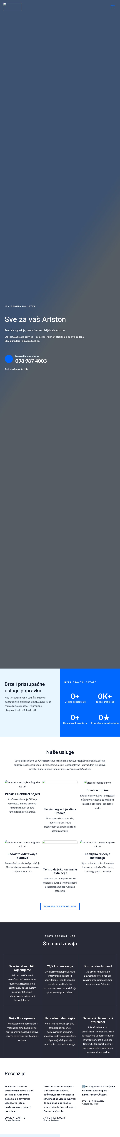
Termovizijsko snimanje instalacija (60, 871)
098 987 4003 (31, 361)
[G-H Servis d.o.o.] (12, 7)
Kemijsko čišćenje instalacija (97, 856)
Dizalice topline (97, 790)
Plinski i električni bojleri (22, 794)
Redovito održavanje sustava (22, 856)
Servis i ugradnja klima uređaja (60, 811)
